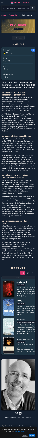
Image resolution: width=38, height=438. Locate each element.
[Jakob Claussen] (18, 384)
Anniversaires (13, 426)
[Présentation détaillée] (22, 273)
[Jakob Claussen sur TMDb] (16, 413)
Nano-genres (30, 426)
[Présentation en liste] (32, 273)
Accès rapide (18, 38)
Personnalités (13, 15)
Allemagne (9, 53)
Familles (21, 426)
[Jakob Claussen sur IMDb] (20, 413)
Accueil (4, 15)
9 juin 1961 (7, 61)
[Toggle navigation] (2, 2)
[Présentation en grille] (27, 273)
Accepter (32, 435)
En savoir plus (20, 431)
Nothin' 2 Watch (21, 2)
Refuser (25, 435)
